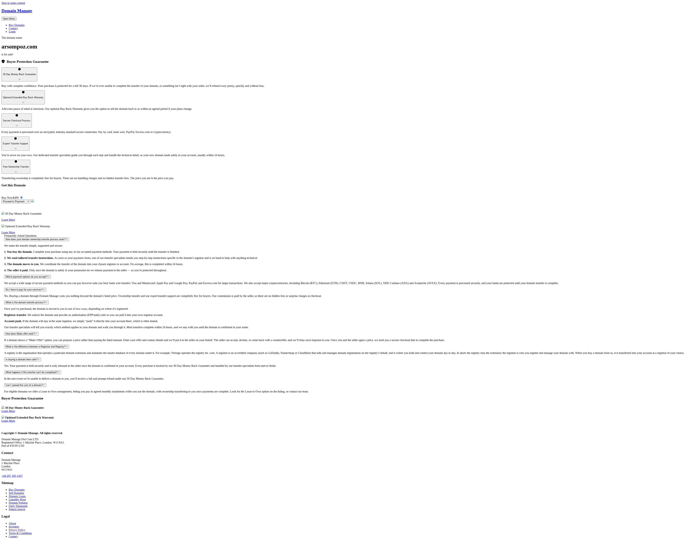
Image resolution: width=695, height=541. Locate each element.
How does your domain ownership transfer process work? (35, 239)
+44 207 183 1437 (12, 475)
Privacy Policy (17, 529)
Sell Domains (16, 492)
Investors (14, 526)
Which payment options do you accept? (26, 276)
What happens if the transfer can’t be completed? (31, 372)
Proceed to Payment (15, 201)
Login (12, 31)
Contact (13, 28)
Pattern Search (17, 509)
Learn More (8, 219)
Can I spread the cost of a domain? (24, 385)
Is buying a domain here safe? (21, 359)
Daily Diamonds (18, 506)
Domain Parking (18, 502)
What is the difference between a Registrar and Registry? (35, 346)
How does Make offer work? (20, 333)
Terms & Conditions (20, 533)
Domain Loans (17, 496)
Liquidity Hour (17, 499)
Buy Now (10, 197)
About (12, 523)
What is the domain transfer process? (25, 302)
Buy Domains (17, 25)
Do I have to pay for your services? (24, 289)
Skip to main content (13, 3)
